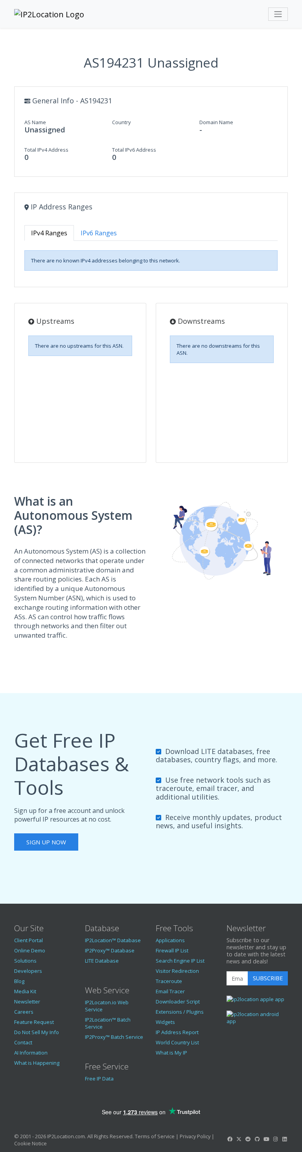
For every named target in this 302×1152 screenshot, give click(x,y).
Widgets (165, 1021)
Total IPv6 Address (134, 149)
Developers (28, 970)
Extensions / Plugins (180, 1011)
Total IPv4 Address (46, 149)
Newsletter (27, 1001)
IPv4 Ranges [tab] (49, 233)
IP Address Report (177, 1032)
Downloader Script (178, 1001)
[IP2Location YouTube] (266, 1139)
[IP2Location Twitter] (239, 1139)
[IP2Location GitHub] (257, 1139)
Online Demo (29, 950)
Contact (23, 1042)
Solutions (25, 960)
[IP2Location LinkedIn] (285, 1139)
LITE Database (102, 960)
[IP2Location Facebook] (229, 1139)
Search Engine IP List (180, 960)
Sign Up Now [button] (46, 842)
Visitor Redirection (177, 970)
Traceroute (169, 981)
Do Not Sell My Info (36, 1032)
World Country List (177, 1042)
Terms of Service (155, 1136)
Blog (19, 981)
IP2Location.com (66, 1136)
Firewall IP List (172, 950)
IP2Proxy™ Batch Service (114, 1036)
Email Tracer (170, 991)
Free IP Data (99, 1078)
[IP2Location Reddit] (248, 1139)
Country (121, 122)
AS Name (35, 122)
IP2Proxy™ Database (109, 950)
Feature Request (34, 1021)
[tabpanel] (151, 260)
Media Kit (25, 991)
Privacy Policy (195, 1136)
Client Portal (28, 940)
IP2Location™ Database (113, 940)
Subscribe (268, 978)
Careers (23, 1011)
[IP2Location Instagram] (275, 1139)
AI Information (31, 1052)
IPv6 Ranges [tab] (99, 233)
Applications (170, 940)
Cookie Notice (30, 1143)
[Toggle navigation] (278, 14)
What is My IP (171, 1052)
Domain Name (216, 122)
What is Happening (36, 1062)
